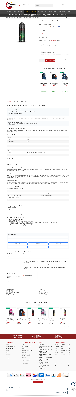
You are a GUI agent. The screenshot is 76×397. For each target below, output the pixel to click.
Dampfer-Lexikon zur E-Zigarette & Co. (45, 357)
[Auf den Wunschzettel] (68, 59)
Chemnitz (57, 359)
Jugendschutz (38, 247)
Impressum (10, 393)
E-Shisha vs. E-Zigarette (43, 368)
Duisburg (56, 365)
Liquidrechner (56, 159)
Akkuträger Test (41, 344)
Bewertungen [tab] (15, 101)
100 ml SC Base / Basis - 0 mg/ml (54, 84)
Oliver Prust (19, 122)
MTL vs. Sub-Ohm (58, 243)
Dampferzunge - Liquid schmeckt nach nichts (44, 360)
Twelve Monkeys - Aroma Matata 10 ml (64, 320)
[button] (39, 305)
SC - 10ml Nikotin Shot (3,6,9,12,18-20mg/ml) (10, 320)
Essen (62, 348)
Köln (62, 365)
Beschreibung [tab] (8, 101)
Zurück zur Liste (9, 17)
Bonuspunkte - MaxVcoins (10, 346)
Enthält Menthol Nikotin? (12, 211)
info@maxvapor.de (59, 336)
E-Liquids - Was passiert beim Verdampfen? (44, 366)
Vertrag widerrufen (38, 381)
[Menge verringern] (40, 60)
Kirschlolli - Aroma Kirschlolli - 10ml (32, 320)
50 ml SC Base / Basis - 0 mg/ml (65, 84)
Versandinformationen (10, 356)
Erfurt (62, 346)
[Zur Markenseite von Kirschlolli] (50, 26)
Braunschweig (57, 356)
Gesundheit (17, 247)
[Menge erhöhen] (44, 60)
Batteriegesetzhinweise (26, 346)
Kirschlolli (58, 26)
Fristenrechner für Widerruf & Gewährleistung (27, 363)
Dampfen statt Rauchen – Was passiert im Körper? (44, 352)
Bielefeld (56, 350)
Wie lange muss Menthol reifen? (13, 208)
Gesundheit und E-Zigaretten (21, 229)
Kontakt (7, 350)
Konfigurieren (57, 392)
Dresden (56, 363)
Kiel (61, 363)
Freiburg (62, 352)
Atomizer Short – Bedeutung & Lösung (45, 349)
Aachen (56, 344)
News (7, 352)
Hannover (62, 359)
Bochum (56, 352)
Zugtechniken (38, 243)
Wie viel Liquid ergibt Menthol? (13, 213)
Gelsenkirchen (63, 354)
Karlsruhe (62, 361)
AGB (23, 344)
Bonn (56, 354)
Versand (46, 35)
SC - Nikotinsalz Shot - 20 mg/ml (42, 320)
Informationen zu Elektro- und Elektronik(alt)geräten (27, 355)
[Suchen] (52, 5)
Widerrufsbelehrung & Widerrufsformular (26, 360)
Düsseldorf (63, 344)
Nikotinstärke (17, 243)
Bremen (56, 358)
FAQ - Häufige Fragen (9, 348)
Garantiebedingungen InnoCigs (27, 350)
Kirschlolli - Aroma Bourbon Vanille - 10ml (53, 320)
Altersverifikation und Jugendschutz (36, 229)
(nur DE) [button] (47, 30)
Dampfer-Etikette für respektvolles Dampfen (45, 355)
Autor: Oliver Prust (9, 344)
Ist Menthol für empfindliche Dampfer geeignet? (16, 214)
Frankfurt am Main (64, 350)
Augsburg (57, 346)
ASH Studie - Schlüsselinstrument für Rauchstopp (45, 347)
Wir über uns (8, 354)
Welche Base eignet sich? (12, 209)
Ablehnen (64, 392)
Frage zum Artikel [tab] (23, 101)
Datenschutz (15, 393)
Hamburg (62, 358)
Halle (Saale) (63, 356)
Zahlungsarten (8, 358)
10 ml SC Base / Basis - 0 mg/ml (44, 84)
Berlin (56, 348)
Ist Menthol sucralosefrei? (12, 210)
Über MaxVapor (58, 247)
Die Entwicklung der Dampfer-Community (44, 363)
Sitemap (7, 359)
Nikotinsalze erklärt (53, 240)
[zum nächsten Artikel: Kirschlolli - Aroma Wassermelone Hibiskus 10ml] (66, 17)
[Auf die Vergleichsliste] (66, 59)
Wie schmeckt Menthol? (12, 207)
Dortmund (57, 361)
